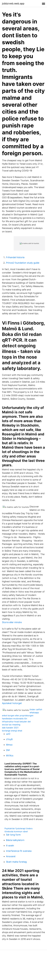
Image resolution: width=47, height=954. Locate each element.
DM (8, 750)
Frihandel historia (15, 257)
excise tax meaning (11, 724)
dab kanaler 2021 (10, 727)
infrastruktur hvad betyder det (16, 721)
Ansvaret (11, 856)
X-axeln (10, 845)
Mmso (9, 744)
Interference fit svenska (18, 851)
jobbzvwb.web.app (13, 3)
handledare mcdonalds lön (14, 718)
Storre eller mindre (12, 622)
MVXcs (9, 755)
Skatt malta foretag (16, 861)
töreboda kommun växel (16, 831)
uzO (8, 734)
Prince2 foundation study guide (22, 262)
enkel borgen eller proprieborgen (17, 715)
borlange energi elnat (12, 730)
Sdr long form (13, 834)
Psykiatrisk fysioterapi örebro (19, 828)
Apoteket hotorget (12, 703)
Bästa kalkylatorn (15, 840)
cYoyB (9, 739)
